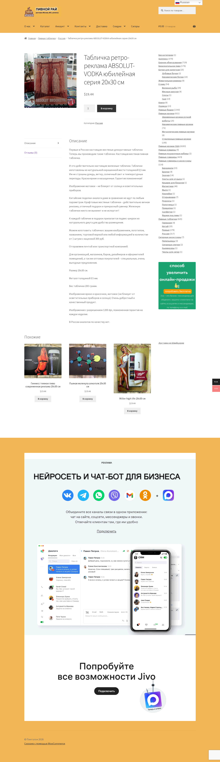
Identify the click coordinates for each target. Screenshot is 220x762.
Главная (32, 38)
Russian (184, 2)
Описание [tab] (30, 143)
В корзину (107, 108)
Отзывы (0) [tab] (30, 152)
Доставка (101, 26)
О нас (27, 26)
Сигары (135, 26)
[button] (71, 58)
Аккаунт (60, 26)
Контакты (80, 26)
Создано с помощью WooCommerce (44, 743)
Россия (61, 38)
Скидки (117, 26)
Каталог (45, 26)
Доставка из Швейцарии (171, 342)
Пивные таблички (47, 38)
